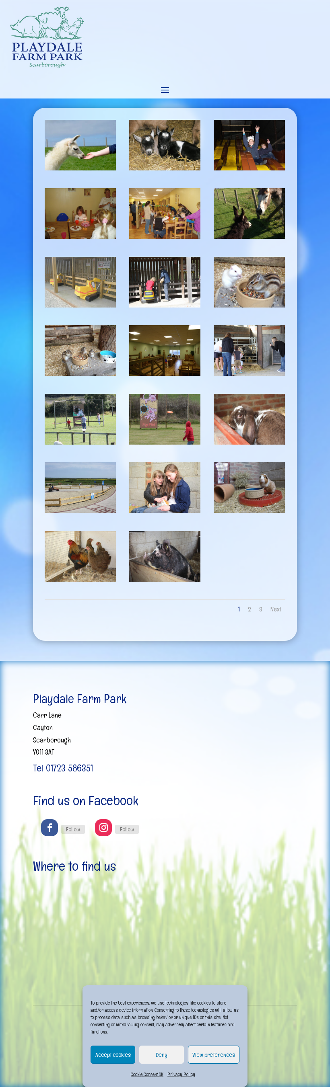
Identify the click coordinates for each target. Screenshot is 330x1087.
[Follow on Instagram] (103, 827)
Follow (73, 829)
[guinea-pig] (249, 510)
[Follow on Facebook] (49, 827)
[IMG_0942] (164, 579)
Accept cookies (113, 1054)
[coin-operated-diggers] (80, 305)
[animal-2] (80, 167)
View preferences (213, 1054)
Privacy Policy (181, 1074)
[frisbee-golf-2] (80, 442)
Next (275, 609)
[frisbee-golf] (164, 442)
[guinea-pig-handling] (164, 510)
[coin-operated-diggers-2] (164, 305)
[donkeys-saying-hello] (249, 236)
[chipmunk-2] (80, 373)
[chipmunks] (249, 305)
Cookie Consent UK (147, 1074)
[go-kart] (80, 510)
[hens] (80, 579)
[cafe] (164, 373)
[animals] (164, 167)
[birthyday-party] (164, 236)
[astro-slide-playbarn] (249, 167)
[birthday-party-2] (80, 236)
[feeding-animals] (249, 373)
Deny (161, 1054)
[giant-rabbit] (249, 442)
